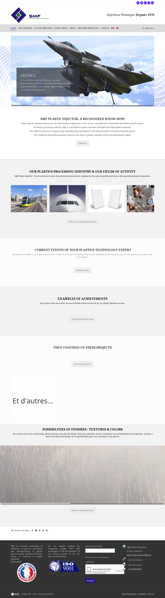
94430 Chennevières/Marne (138, 555)
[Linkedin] (152, 2)
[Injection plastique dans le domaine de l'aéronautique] (29, 198)
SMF (129, 547)
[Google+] (145, 2)
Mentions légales (130, 594)
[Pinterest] (148, 2)
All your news (82, 270)
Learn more (16, 562)
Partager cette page (21, 530)
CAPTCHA (89, 562)
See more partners (82, 364)
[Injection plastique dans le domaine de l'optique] (106, 198)
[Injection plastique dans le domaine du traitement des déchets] (145, 198)
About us (83, 143)
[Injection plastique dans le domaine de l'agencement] (68, 198)
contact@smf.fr (135, 569)
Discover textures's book (82, 510)
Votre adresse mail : (94, 546)
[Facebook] (137, 2)
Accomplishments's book (83, 319)
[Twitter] (141, 2)
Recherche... (150, 28)
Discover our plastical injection (82, 222)
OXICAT (151, 594)
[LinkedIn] (43, 530)
